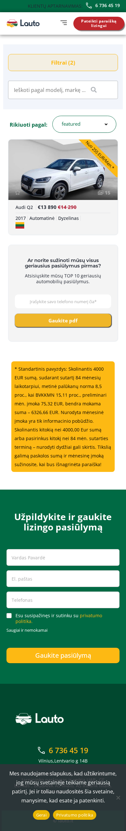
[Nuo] (118, 797)
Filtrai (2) (63, 62)
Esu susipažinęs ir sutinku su (59, 618)
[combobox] (84, 124)
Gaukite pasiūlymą (63, 655)
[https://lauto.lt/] (23, 23)
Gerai (41, 815)
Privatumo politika (74, 815)
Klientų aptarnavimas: (55, 6)
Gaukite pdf (63, 320)
